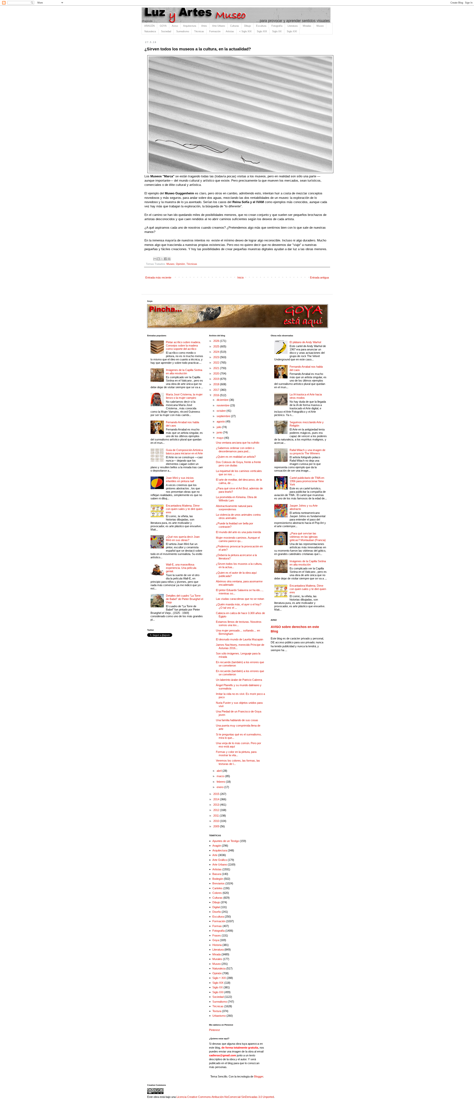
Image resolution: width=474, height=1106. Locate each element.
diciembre (223, 399)
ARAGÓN (149, 25)
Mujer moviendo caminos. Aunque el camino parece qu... (238, 539)
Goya (215, 940)
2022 (216, 362)
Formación (215, 31)
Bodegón (217, 878)
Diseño (216, 911)
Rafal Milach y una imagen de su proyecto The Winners (307, 451)
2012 (216, 810)
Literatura (293, 25)
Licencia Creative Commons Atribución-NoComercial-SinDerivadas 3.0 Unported (225, 1096)
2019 (216, 378)
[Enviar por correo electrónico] (155, 259)
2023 (216, 357)
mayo (220, 437)
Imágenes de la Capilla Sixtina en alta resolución (184, 371)
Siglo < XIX (219, 977)
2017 (216, 389)
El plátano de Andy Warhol (305, 342)
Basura (216, 873)
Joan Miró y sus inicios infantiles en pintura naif (180, 479)
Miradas (307, 25)
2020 (216, 373)
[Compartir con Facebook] (165, 259)
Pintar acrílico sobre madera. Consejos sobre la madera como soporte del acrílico (183, 345)
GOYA (163, 25)
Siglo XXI (292, 31)
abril (219, 770)
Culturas (234, 25)
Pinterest (214, 1030)
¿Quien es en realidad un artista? (236, 456)
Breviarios (218, 883)
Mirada (216, 954)
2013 (216, 804)
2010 (216, 821)
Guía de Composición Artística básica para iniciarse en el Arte (184, 451)
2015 (216, 793)
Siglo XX (277, 31)
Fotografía (276, 25)
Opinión (180, 264)
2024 (216, 351)
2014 (216, 799)
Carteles (217, 888)
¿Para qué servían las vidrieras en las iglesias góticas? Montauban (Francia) (308, 537)
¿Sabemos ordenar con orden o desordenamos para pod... (235, 449)
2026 (216, 340)
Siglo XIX (262, 31)
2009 (216, 826)
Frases (216, 935)
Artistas (230, 31)
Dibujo (247, 25)
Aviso (175, 25)
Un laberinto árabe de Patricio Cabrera (239, 679)
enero (220, 787)
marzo (221, 776)
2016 (216, 395)
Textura (216, 1011)
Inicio (240, 277)
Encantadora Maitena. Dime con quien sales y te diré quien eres (184, 509)
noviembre (223, 405)
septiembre (224, 416)
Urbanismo (219, 1015)
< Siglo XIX (245, 31)
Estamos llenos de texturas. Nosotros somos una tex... (238, 623)
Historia (217, 944)
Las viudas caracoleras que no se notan (240, 598)
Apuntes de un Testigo (225, 841)
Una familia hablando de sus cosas (237, 720)
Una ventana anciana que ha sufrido (237, 442)
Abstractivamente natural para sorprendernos (234, 507)
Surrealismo (182, 31)
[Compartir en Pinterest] (169, 259)
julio (219, 427)
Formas (217, 926)
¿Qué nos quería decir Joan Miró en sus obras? (183, 538)
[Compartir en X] (162, 259)
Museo (320, 25)
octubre (221, 410)
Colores (217, 892)
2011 (216, 815)
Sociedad (166, 31)
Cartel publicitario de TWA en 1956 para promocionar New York (307, 481)
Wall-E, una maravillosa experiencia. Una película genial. (181, 568)
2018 (216, 384)
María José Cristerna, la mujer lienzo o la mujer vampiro (184, 396)
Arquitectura (189, 25)
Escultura (261, 25)
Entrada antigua (319, 277)
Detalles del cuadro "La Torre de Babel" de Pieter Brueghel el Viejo (184, 599)
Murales (217, 959)
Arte (214, 855)
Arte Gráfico (219, 859)
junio (220, 432)
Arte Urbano (218, 25)
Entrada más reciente (158, 277)
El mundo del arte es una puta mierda (238, 532)
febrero (221, 781)
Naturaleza (150, 31)
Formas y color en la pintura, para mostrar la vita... (236, 753)
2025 (216, 346)
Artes (204, 25)
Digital (216, 907)
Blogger (258, 1076)
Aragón (216, 845)
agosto (221, 421)
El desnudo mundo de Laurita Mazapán (239, 639)
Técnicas (199, 31)
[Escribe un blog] (158, 259)
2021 (216, 368)
